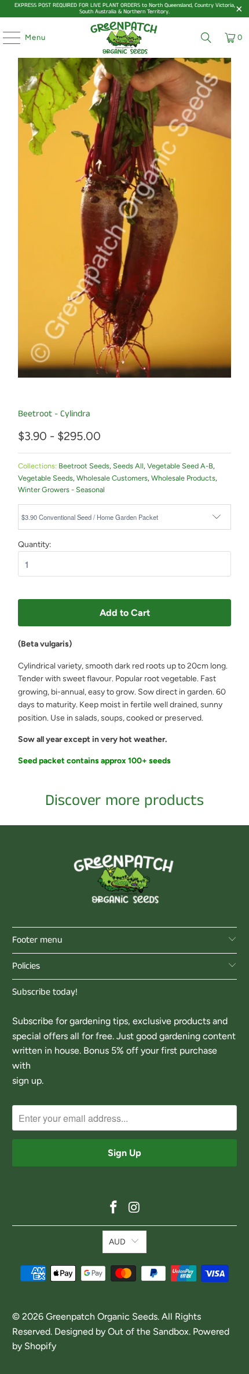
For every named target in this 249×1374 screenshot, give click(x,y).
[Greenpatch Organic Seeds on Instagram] (134, 1208)
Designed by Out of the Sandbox (121, 1331)
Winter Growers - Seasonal (61, 489)
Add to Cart (125, 612)
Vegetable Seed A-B (180, 465)
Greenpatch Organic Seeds (102, 1316)
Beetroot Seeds (83, 465)
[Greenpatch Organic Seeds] (125, 37)
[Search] (206, 37)
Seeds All (128, 465)
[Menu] (6, 37)
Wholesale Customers (112, 478)
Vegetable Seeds (45, 478)
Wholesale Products (183, 478)
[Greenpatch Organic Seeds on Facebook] (113, 1208)
